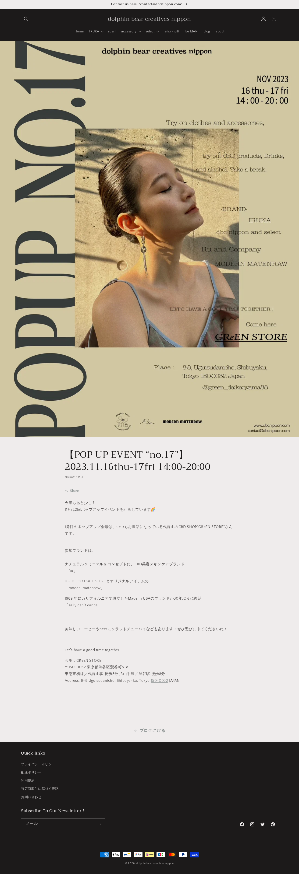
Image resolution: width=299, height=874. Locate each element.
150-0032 (159, 680)
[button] (26, 19)
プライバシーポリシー (38, 764)
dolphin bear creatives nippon (155, 863)
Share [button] (74, 491)
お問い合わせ (31, 797)
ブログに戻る (152, 730)
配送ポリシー (31, 772)
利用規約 (28, 781)
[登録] (100, 823)
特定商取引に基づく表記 (40, 789)
